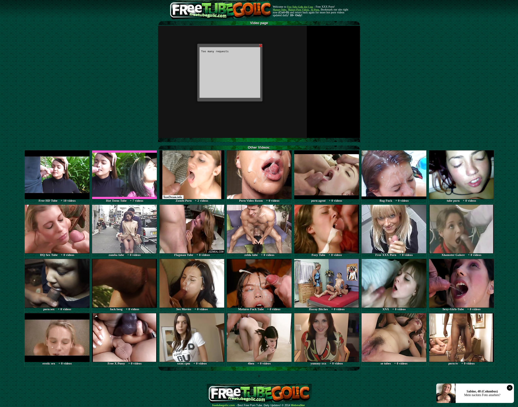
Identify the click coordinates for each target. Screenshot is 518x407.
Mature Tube (279, 9)
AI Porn (315, 9)
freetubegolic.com (223, 405)
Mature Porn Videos (298, 9)
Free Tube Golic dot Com (300, 6)
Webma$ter (298, 405)
